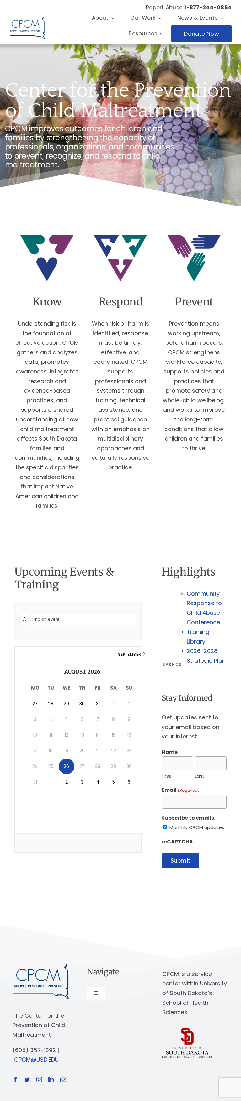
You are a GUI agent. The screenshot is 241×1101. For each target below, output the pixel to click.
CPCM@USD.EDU (36, 1059)
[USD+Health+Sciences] (187, 1030)
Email (181, 790)
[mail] (63, 1079)
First (166, 776)
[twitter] (27, 1079)
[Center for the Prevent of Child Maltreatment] (27, 15)
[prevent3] (194, 234)
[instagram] (39, 1079)
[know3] (47, 234)
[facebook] (15, 1079)
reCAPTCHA (177, 841)
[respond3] (120, 234)
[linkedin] (51, 1079)
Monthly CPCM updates (196, 827)
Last (200, 776)
